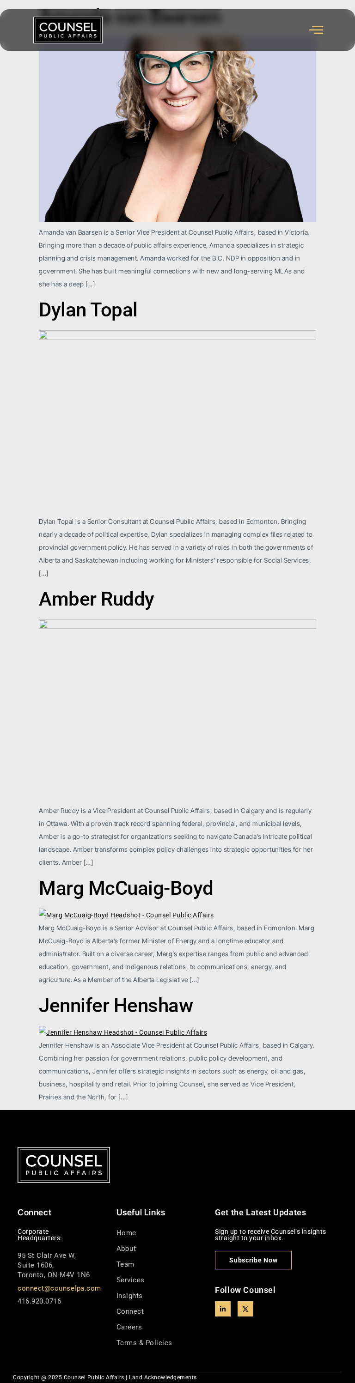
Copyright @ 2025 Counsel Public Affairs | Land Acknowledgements (105, 1377)
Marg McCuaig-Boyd (126, 888)
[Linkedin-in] (223, 1309)
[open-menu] (316, 30)
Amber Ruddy (96, 599)
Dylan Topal (88, 309)
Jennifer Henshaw (116, 1005)
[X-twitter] (245, 1309)
